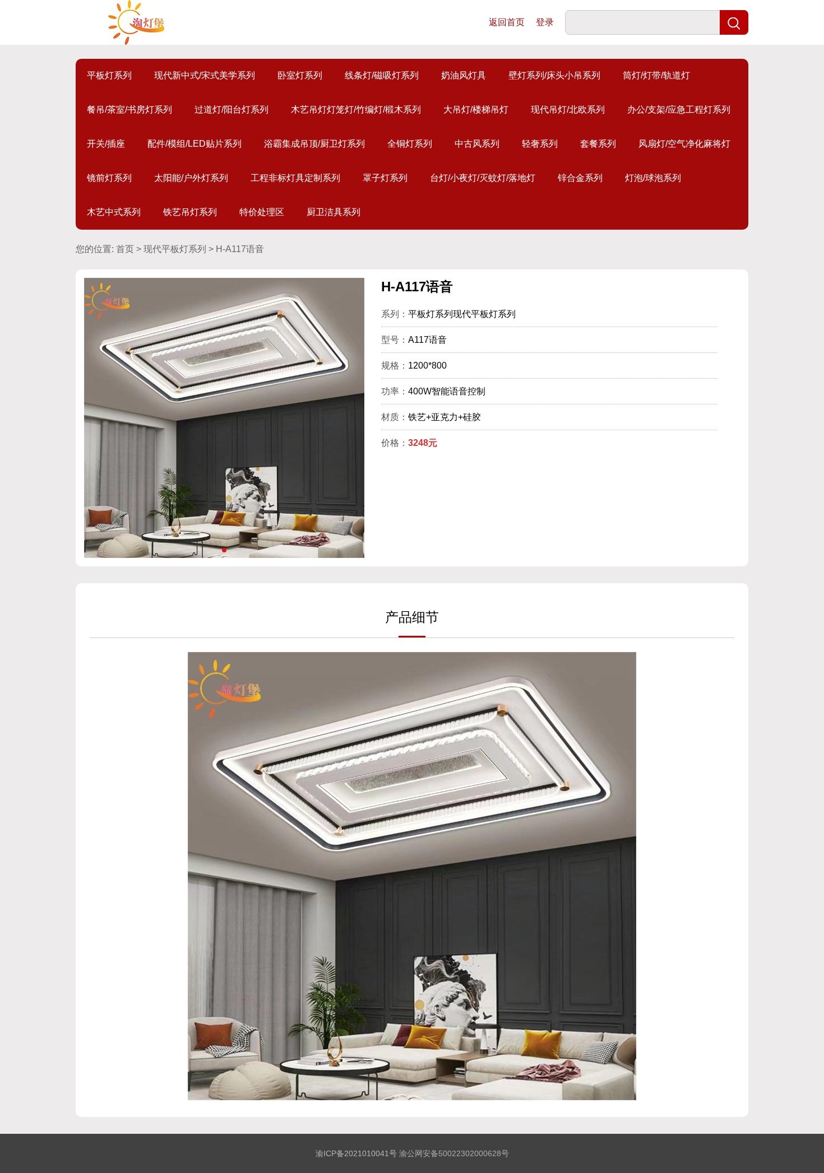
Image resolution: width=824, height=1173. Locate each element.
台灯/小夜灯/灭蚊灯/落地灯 (482, 178)
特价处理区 (261, 212)
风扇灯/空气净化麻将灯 (684, 143)
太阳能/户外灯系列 (191, 178)
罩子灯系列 (385, 178)
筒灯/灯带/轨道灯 (656, 75)
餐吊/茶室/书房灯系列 (129, 109)
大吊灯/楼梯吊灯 (475, 109)
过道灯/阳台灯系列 (232, 109)
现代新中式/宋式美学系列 (204, 75)
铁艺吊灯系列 (190, 212)
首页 (125, 249)
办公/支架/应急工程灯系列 (678, 109)
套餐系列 (598, 143)
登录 (545, 22)
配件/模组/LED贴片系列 (194, 143)
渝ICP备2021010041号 (356, 1153)
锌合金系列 (580, 178)
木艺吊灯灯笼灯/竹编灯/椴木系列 (356, 109)
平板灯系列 (109, 75)
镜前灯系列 (109, 178)
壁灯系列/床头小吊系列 (554, 75)
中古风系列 (477, 143)
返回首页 (507, 22)
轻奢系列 (540, 143)
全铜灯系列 (409, 143)
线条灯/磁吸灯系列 (382, 75)
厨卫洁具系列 (333, 212)
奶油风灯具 (463, 75)
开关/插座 (106, 143)
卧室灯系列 (299, 75)
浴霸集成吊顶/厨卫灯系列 (314, 143)
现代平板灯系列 (174, 249)
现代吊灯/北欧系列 (568, 109)
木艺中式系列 (114, 212)
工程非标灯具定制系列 (295, 178)
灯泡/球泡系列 (653, 178)
